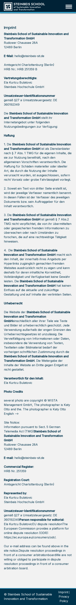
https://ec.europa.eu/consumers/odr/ (30, 537)
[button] (68, 6)
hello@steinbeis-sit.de (29, 56)
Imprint (63, 592)
